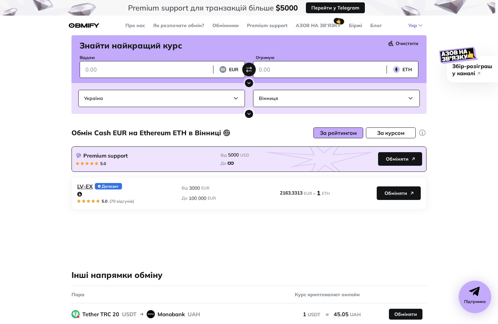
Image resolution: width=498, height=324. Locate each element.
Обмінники (225, 25)
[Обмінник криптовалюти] (84, 25)
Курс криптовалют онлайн (327, 294)
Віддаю (87, 57)
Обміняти (397, 159)
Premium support (267, 25)
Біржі (355, 25)
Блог (376, 25)
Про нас (135, 25)
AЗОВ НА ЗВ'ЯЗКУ (318, 25)
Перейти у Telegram (335, 8)
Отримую (265, 57)
